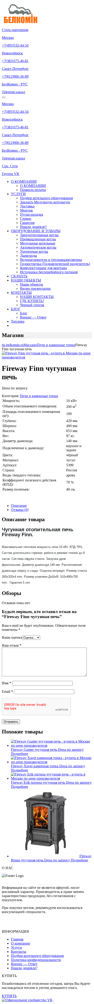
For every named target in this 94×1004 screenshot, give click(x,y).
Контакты (18, 952)
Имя (6, 683)
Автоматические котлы (38, 247)
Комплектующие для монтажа (43, 268)
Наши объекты (31, 284)
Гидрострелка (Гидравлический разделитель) (55, 264)
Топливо (17, 321)
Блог (23, 313)
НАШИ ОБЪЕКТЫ (26, 280)
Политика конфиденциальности (36, 960)
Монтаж (26, 210)
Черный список (32, 305)
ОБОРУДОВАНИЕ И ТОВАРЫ (35, 231)
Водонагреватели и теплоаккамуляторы (51, 260)
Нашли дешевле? (33, 227)
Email (7, 691)
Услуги (16, 947)
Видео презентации (35, 288)
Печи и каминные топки (39, 396)
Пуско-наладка (31, 214)
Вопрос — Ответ (33, 317)
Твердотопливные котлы (39, 235)
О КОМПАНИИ (24, 181)
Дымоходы (28, 256)
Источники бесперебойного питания (49, 272)
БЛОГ (15, 309)
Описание (19, 505)
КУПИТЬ (9, 996)
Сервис (25, 218)
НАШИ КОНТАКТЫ (37, 297)
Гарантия (27, 223)
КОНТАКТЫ (21, 293)
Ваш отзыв (11, 645)
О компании (20, 943)
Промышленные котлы (38, 239)
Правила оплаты (33, 190)
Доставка (27, 206)
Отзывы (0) (20, 510)
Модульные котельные (37, 243)
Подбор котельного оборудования (46, 198)
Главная (17, 939)
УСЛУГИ (18, 194)
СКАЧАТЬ (19, 276)
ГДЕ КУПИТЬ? (32, 301)
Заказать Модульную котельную (45, 202)
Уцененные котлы (34, 251)
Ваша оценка (12, 637)
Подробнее (19, 754)
